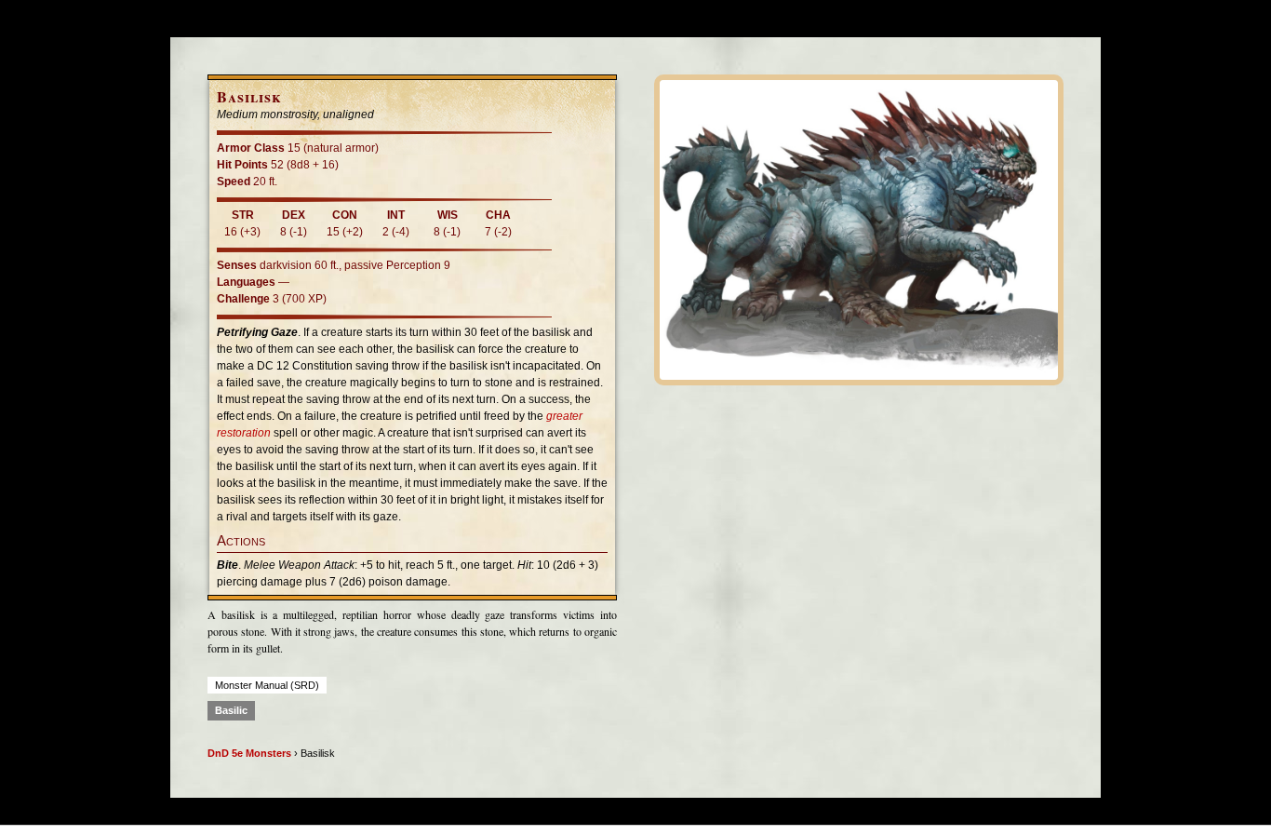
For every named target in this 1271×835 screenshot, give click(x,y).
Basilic (231, 710)
